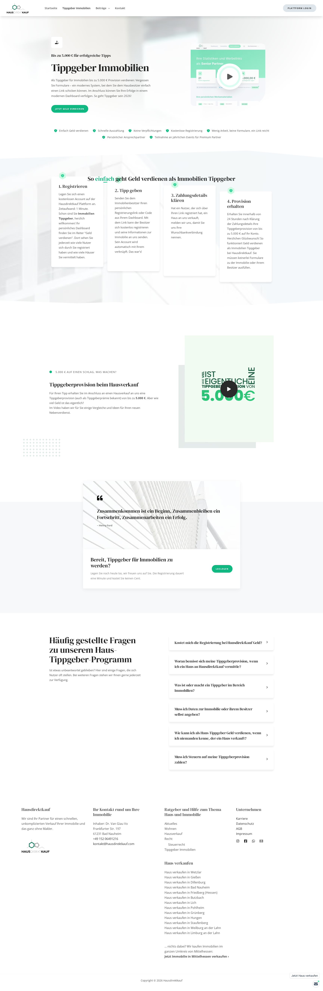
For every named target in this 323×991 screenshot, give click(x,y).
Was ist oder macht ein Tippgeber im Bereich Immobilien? (210, 688)
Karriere (242, 819)
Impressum (244, 834)
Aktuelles (170, 824)
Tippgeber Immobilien (180, 850)
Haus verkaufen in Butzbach (184, 898)
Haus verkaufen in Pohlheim (184, 908)
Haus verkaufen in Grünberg (184, 913)
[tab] (221, 642)
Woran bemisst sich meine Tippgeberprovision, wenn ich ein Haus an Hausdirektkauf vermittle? (216, 664)
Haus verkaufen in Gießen (182, 877)
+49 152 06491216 (105, 839)
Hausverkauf (173, 834)
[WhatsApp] (253, 841)
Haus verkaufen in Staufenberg (186, 923)
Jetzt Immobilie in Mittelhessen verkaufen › (196, 956)
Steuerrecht (176, 845)
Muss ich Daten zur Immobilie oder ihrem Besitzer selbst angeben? (213, 712)
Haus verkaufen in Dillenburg (184, 882)
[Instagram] (237, 841)
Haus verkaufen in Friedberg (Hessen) (190, 893)
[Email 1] (261, 841)
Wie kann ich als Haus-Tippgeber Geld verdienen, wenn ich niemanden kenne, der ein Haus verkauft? (218, 735)
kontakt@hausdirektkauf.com (113, 844)
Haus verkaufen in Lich (180, 903)
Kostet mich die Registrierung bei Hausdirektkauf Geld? (218, 642)
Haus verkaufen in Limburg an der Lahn (192, 933)
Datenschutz (245, 824)
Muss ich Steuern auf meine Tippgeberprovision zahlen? (212, 759)
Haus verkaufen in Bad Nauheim (187, 887)
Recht (168, 839)
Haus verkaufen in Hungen (183, 918)
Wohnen (170, 829)
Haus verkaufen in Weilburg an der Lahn (192, 928)
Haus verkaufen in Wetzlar (183, 872)
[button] (108, 8)
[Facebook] (245, 841)
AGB (239, 829)
